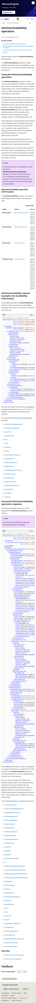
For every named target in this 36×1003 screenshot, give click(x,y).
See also (5, 52)
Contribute (4, 995)
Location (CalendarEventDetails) (15, 870)
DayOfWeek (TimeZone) (12, 455)
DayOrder (8, 447)
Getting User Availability (13, 959)
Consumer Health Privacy (8, 998)
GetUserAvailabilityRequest (14, 424)
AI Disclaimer (5, 993)
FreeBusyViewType (11, 832)
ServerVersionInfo (19, 243)
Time (6, 443)
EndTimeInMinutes (11, 946)
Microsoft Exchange (13, 23)
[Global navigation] (1, 19)
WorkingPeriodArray (11, 931)
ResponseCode (10, 824)
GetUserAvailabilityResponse (14, 809)
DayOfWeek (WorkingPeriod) (14, 939)
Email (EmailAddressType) (13, 470)
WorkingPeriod (10, 935)
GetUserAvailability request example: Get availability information (18, 47)
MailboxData (9, 466)
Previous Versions (16, 993)
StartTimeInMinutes (11, 943)
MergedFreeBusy (10, 835)
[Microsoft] (18, 19)
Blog (25, 993)
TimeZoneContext (19, 259)
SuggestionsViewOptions (24, 409)
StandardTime (9, 436)
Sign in (32, 19)
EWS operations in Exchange (14, 955)
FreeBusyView (9, 828)
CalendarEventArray (11, 839)
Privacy (12, 995)
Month (7, 451)
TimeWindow (9, 489)
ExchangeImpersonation (21, 212)
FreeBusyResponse (15, 769)
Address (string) (10, 474)
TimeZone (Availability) (12, 428)
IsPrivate (7, 889)
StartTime (8, 493)
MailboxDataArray (11, 462)
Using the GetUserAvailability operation (14, 44)
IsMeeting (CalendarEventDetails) (16, 874)
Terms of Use (23, 998)
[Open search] (28, 19)
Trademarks (4, 1000)
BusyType (8, 855)
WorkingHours (10, 893)
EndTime (7, 497)
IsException (8, 881)
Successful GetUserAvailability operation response (17, 50)
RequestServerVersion (20, 227)
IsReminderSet (9, 885)
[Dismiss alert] (33, 2)
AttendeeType (9, 478)
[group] (18, 249)
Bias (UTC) (8, 432)
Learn (3, 23)
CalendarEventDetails (12, 858)
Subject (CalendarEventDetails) (15, 866)
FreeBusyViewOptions (12, 485)
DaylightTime (9, 459)
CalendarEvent (9, 843)
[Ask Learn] (30, 22)
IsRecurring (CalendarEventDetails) (16, 878)
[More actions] (33, 22)
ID (5, 862)
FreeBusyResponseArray (13, 812)
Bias (6, 440)
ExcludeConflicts (10, 482)
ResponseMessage (11, 820)
